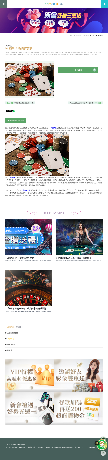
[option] (29, 79)
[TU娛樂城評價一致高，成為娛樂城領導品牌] (28, 288)
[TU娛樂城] (54, 4)
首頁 (71, 36)
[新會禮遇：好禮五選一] (78, 408)
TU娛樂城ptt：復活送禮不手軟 (21, 103)
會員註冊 (78, 70)
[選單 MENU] (3, 4)
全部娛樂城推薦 (12, 333)
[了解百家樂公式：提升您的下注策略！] (79, 237)
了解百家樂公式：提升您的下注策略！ (84, 103)
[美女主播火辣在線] (29, 408)
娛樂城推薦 (77, 36)
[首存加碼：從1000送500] (78, 375)
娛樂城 (9, 350)
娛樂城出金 (11, 344)
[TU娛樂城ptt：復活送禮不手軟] (28, 237)
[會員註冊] (104, 4)
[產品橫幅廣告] (54, 21)
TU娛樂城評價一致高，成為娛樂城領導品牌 (25, 308)
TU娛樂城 (85, 36)
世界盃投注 (27, 190)
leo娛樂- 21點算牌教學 (16, 120)
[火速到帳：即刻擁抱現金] (29, 375)
